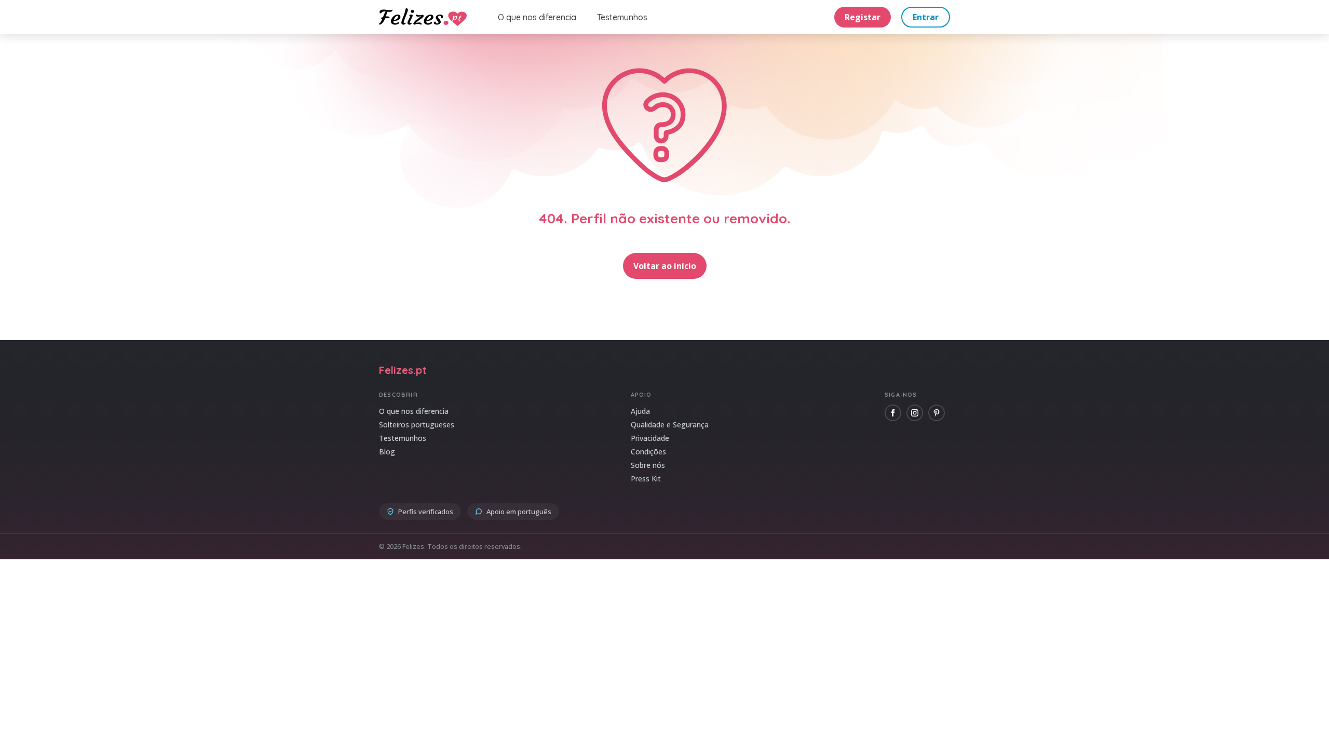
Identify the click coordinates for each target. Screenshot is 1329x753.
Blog (387, 451)
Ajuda (640, 411)
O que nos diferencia (537, 17)
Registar (862, 17)
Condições (648, 451)
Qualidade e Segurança (670, 424)
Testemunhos (622, 17)
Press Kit (646, 478)
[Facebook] (893, 413)
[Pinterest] (936, 413)
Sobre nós (648, 465)
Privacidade (650, 438)
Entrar (926, 17)
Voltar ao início (664, 266)
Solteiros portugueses (416, 424)
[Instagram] (914, 413)
